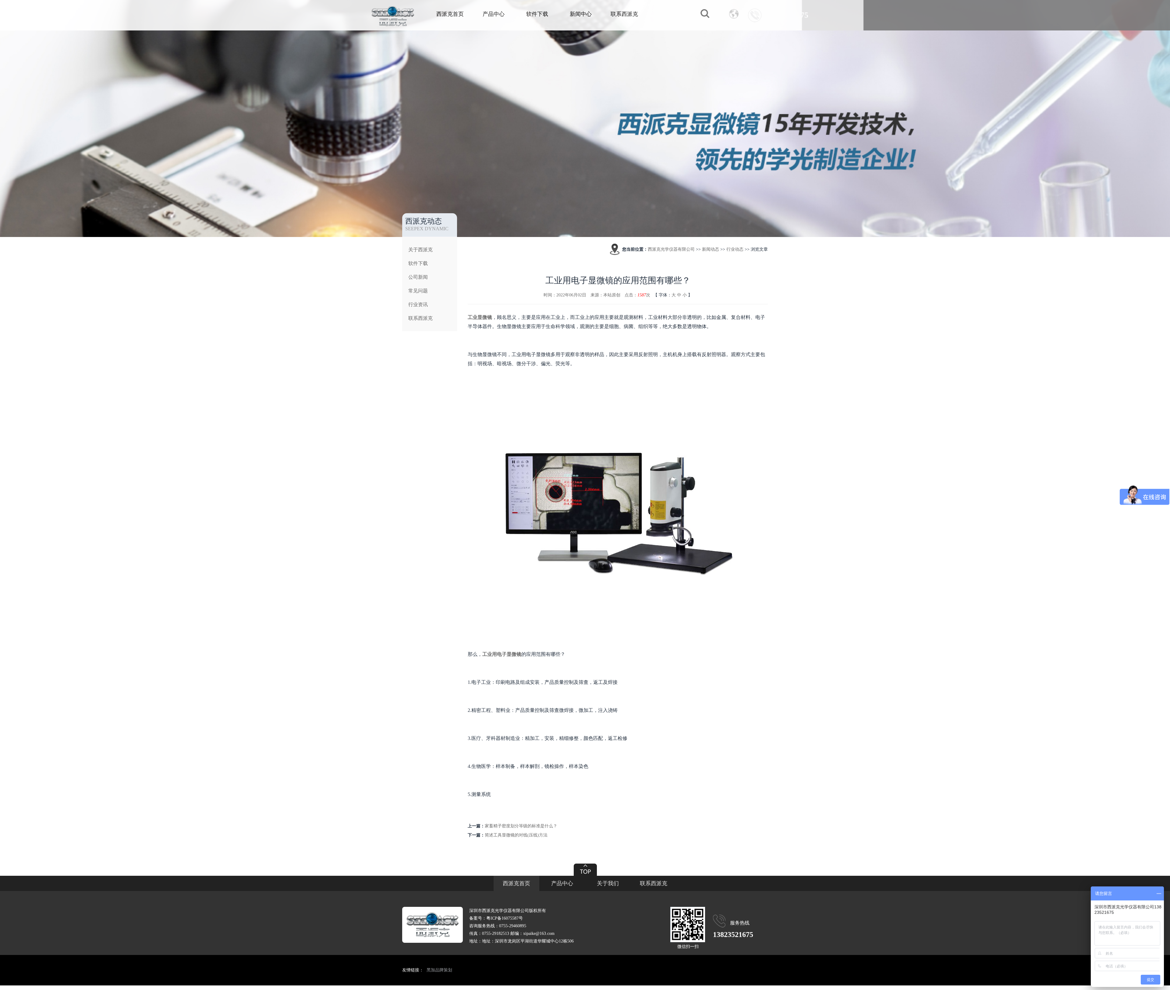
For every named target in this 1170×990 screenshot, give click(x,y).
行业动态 (734, 249)
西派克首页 (450, 14)
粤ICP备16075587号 (504, 918)
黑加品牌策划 (439, 970)
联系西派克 (624, 14)
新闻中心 (581, 14)
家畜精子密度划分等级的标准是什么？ (521, 826)
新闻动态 (710, 249)
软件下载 (537, 14)
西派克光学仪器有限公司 (671, 249)
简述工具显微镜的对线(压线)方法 (516, 835)
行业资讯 (418, 304)
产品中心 (494, 14)
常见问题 (418, 290)
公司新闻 (418, 277)
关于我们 (608, 883)
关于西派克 (420, 249)
